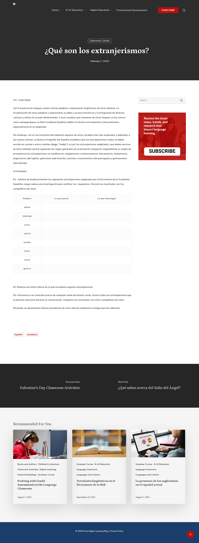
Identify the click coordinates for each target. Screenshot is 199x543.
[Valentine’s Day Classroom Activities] (50, 386)
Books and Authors (27, 464)
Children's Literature (48, 464)
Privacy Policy (117, 531)
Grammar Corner (99, 40)
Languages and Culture (88, 474)
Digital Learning (48, 469)
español (19, 334)
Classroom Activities (27, 469)
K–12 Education (102, 464)
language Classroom (87, 469)
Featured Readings (26, 474)
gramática (32, 334)
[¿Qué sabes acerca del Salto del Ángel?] (149, 386)
